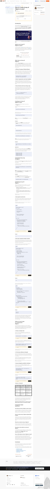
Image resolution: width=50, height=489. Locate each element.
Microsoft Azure (21, 463)
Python (16, 461)
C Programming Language (21, 461)
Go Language (33, 462)
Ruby (38, 462)
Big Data (24, 462)
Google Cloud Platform (27, 463)
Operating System (28, 462)
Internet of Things (38, 463)
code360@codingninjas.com (25, 485)
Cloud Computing (36, 461)
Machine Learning (15, 462)
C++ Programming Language (29, 461)
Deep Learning (20, 462)
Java (13, 461)
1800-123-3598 (24, 484)
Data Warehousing (33, 463)
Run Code (30, 231)
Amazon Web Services (15, 463)
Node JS (40, 461)
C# (36, 462)
